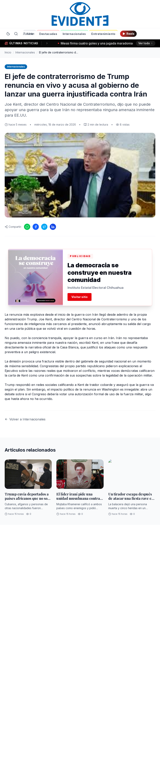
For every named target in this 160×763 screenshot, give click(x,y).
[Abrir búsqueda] (16, 33)
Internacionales (74, 33)
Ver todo (144, 43)
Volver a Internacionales (27, 419)
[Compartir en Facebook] (36, 227)
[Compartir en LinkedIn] (53, 227)
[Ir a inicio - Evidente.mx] (80, 14)
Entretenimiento (103, 33)
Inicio (30, 33)
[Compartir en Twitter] (44, 227)
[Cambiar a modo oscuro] (8, 33)
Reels (130, 33)
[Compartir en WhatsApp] (27, 227)
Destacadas (48, 33)
